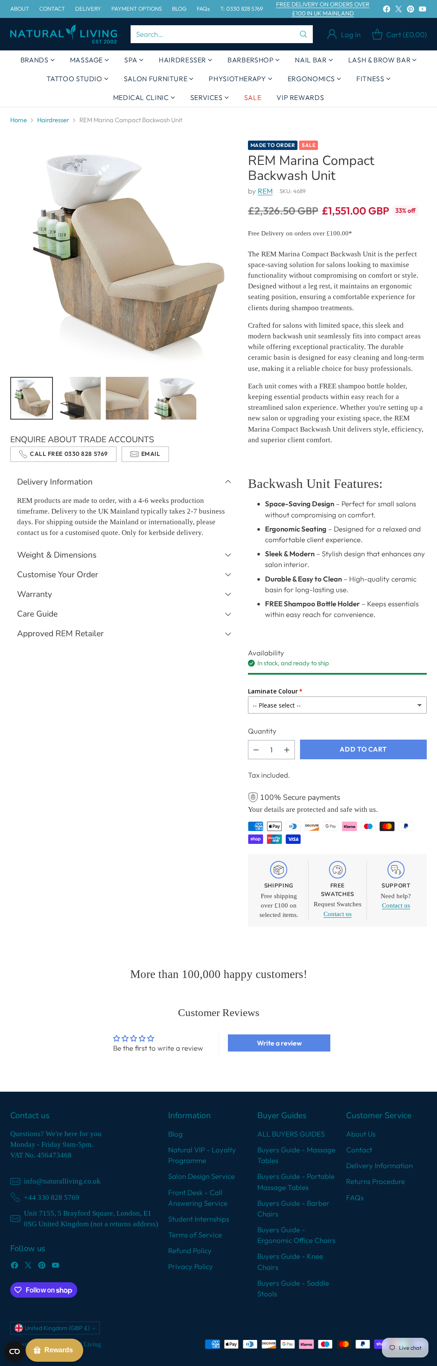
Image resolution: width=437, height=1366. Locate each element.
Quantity (262, 730)
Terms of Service (195, 1234)
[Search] (303, 34)
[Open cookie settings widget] (14, 1351)
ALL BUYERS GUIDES (291, 1133)
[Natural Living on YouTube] (422, 10)
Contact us (337, 914)
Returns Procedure (375, 1181)
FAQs (355, 1197)
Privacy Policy (190, 1266)
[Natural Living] (63, 34)
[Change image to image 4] (175, 398)
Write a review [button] (279, 1043)
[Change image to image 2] (79, 398)
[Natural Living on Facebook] (386, 10)
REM (265, 190)
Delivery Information (379, 1165)
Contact (359, 1149)
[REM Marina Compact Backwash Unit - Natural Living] (124, 255)
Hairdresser (53, 120)
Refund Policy (190, 1250)
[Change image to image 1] (31, 398)
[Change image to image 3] (127, 398)
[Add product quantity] (286, 749)
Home (18, 120)
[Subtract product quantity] (256, 749)
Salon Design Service (201, 1176)
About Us (361, 1133)
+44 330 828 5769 (51, 1197)
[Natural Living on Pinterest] (410, 10)
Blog (175, 1133)
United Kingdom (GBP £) (57, 1328)
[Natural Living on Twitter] (398, 10)
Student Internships (198, 1218)
